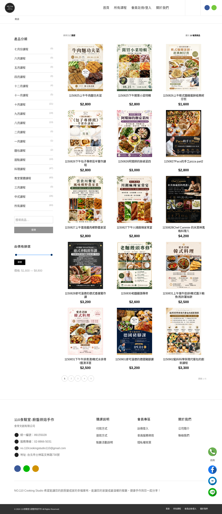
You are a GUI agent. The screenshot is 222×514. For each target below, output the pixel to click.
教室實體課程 (22, 178)
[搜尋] (174, 8)
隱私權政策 (144, 442)
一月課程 (19, 141)
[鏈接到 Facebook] (207, 7)
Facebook (212, 469)
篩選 (20, 262)
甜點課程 (19, 159)
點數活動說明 (104, 442)
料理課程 (19, 169)
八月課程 (19, 123)
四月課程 (19, 76)
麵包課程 (19, 150)
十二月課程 (21, 86)
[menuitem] (106, 8)
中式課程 (19, 196)
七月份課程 (21, 49)
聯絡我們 (183, 435)
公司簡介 (183, 428)
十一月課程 (21, 95)
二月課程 (19, 132)
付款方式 (101, 428)
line (212, 492)
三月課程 (19, 187)
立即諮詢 (212, 451)
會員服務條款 (145, 435)
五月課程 (19, 67)
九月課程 (19, 113)
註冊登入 (142, 428)
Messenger (212, 481)
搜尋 (33, 229)
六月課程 (19, 58)
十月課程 (19, 104)
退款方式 (101, 435)
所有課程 (19, 205)
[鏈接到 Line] (214, 7)
